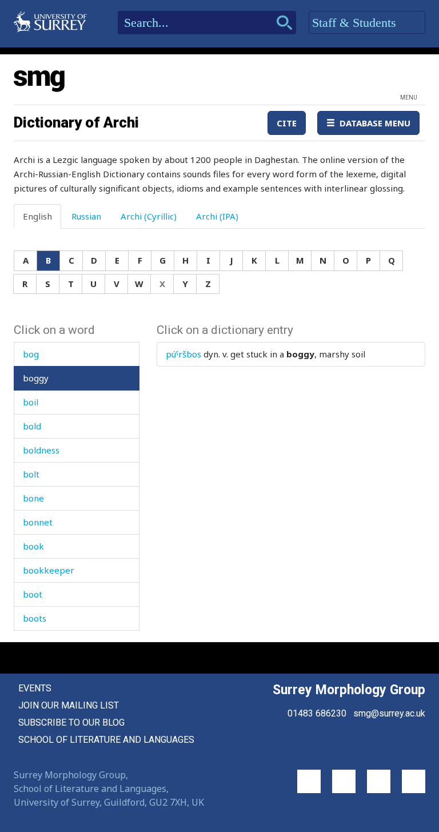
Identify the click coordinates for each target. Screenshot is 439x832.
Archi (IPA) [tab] (217, 216)
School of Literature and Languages (106, 739)
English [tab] (37, 216)
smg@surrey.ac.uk (389, 713)
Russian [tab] (86, 216)
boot (32, 594)
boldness (41, 450)
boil (30, 402)
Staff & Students (356, 22)
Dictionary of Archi (76, 122)
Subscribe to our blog (71, 722)
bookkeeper (48, 570)
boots (34, 618)
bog (31, 354)
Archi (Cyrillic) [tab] (149, 216)
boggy (36, 378)
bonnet (38, 522)
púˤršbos (183, 354)
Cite (287, 123)
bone (33, 498)
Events (34, 688)
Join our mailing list (68, 705)
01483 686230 (317, 713)
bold (32, 426)
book (33, 546)
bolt (31, 474)
